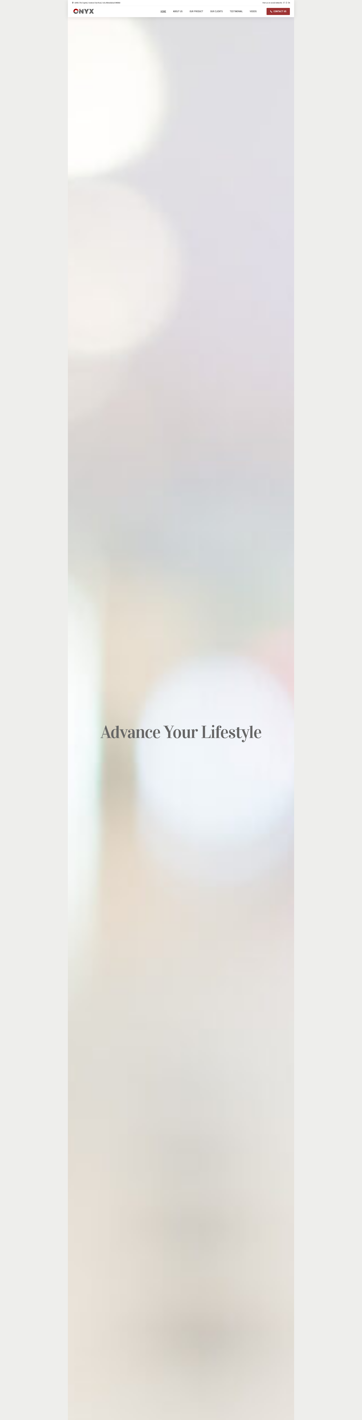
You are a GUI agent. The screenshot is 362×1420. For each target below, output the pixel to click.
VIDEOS (253, 11)
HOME (163, 11)
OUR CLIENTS (216, 11)
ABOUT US (178, 11)
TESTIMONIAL (236, 11)
